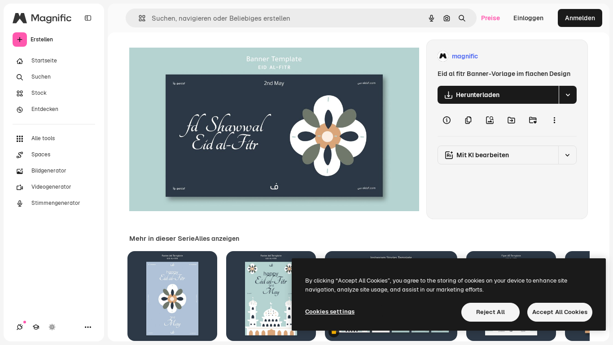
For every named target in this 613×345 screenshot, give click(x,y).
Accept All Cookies (559, 312)
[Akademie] (36, 327)
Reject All (490, 312)
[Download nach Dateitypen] (568, 95)
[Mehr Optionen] (554, 120)
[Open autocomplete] (138, 18)
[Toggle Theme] (52, 327)
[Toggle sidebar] (88, 18)
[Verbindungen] (20, 327)
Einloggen (528, 18)
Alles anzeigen (217, 238)
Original (186, 56)
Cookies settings (330, 311)
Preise (490, 18)
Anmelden (580, 18)
